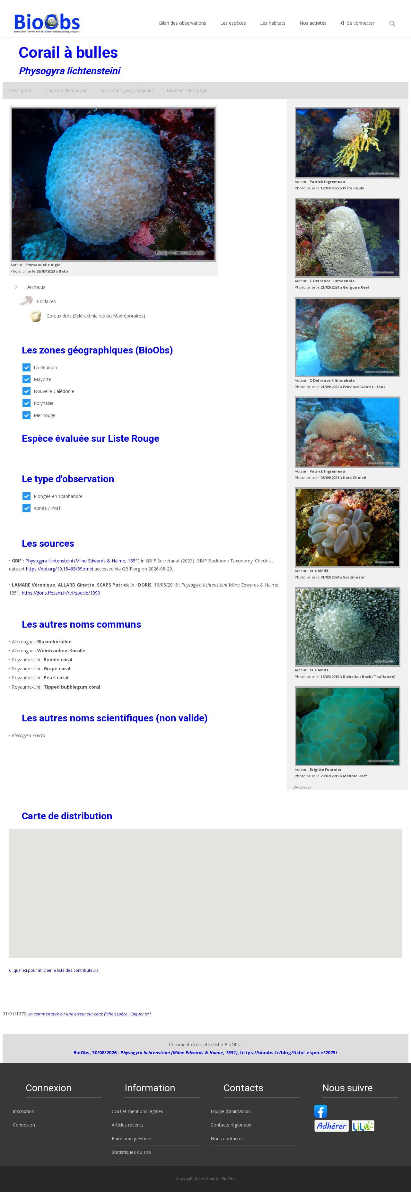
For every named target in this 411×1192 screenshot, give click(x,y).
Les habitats (272, 23)
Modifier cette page (187, 90)
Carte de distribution (67, 90)
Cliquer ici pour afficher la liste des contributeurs (54, 970)
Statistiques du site (131, 1152)
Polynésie (44, 403)
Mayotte (42, 379)
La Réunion (45, 367)
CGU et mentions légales (137, 1111)
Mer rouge (45, 415)
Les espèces (233, 23)
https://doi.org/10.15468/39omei (59, 569)
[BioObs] (42, 21)
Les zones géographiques (127, 90)
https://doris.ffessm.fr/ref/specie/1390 (61, 593)
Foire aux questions (132, 1138)
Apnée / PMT (47, 508)
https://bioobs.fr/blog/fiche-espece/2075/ (288, 1052)
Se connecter (360, 23)
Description (21, 90)
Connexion (24, 1125)
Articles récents (128, 1125)
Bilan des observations (182, 23)
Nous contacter (227, 1138)
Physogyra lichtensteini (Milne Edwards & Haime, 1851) (82, 561)
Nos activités (313, 23)
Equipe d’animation (230, 1111)
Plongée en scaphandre (58, 496)
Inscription (23, 1111)
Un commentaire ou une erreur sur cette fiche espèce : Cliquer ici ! (88, 1014)
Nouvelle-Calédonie (54, 391)
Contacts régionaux (231, 1125)
